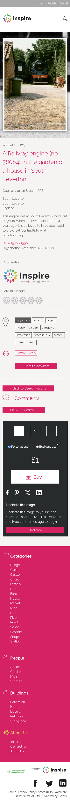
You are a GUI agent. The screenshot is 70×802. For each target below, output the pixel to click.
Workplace (18, 721)
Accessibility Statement (52, 792)
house (21, 327)
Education (17, 702)
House (15, 598)
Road (14, 622)
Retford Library (26, 353)
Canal (14, 570)
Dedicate (35, 530)
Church (15, 579)
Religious (17, 716)
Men (13, 676)
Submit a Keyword (36, 366)
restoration (23, 335)
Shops (15, 637)
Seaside (16, 632)
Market (15, 603)
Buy (37, 477)
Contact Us (18, 746)
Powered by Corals (54, 796)
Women (16, 681)
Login (41, 3)
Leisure (15, 711)
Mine (13, 608)
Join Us (15, 742)
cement (58, 335)
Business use (48, 446)
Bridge (15, 565)
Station (15, 641)
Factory (15, 584)
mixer (20, 342)
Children (16, 672)
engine (51, 320)
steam (31, 342)
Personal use (20, 446)
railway (38, 320)
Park (13, 613)
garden (33, 327)
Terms (12, 792)
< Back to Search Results (28, 388)
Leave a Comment (24, 410)
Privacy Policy (27, 792)
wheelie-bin (42, 335)
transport (48, 327)
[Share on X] (27, 493)
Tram (13, 646)
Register (52, 3)
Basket (64, 3)
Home (14, 707)
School (15, 627)
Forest (15, 594)
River (14, 618)
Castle (15, 574)
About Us (17, 751)
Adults (15, 667)
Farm (13, 589)
